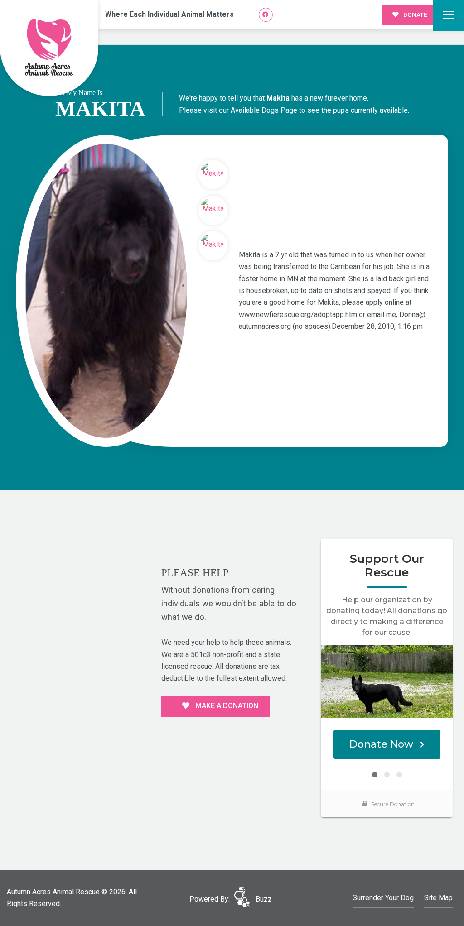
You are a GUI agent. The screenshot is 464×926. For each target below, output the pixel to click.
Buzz (264, 899)
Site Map (438, 897)
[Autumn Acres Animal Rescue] (49, 48)
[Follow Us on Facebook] (266, 15)
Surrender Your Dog (383, 897)
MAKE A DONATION (225, 705)
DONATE (414, 14)
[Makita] (106, 290)
